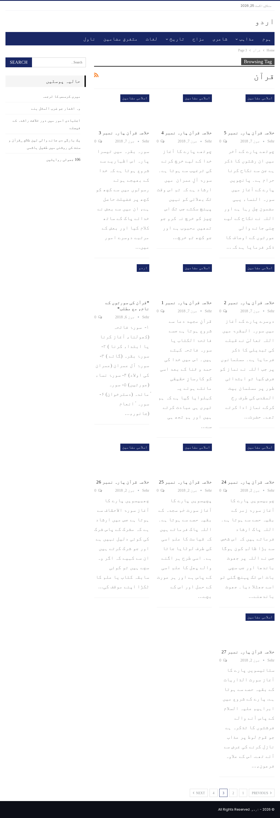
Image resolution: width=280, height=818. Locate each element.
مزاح (198, 39)
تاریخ (177, 39)
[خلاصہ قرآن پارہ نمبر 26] (122, 460)
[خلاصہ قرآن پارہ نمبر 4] (184, 110)
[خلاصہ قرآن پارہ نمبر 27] (247, 629)
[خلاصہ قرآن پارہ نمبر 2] (247, 280)
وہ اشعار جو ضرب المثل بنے (55, 108)
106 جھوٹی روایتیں (63, 160)
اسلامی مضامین (260, 98)
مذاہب (246, 39)
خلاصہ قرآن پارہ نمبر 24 (248, 482)
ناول (89, 39)
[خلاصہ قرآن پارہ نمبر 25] (184, 460)
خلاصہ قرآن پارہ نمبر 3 (124, 132)
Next (200, 793)
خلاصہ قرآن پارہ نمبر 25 (185, 482)
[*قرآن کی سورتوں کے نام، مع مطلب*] (122, 280)
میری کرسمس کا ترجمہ (61, 96)
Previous (260, 793)
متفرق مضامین (120, 39)
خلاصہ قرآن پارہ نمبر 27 (248, 651)
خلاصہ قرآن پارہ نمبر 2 (249, 302)
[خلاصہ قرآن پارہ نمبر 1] (184, 280)
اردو (265, 21)
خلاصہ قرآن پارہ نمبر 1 (186, 302)
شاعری (220, 39)
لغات (152, 39)
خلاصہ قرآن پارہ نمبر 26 (122, 482)
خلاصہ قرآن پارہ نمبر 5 (249, 132)
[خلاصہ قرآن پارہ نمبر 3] (122, 110)
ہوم (266, 39)
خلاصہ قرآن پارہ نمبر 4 (186, 132)
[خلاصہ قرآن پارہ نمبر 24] (247, 460)
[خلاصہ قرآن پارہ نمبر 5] (247, 110)
